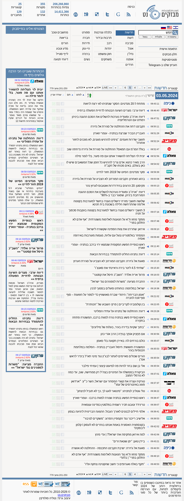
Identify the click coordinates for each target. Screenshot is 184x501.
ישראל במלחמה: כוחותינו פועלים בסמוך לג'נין (117, 288)
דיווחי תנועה (61, 59)
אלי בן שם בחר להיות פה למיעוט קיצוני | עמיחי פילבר (113, 365)
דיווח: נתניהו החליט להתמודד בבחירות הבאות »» (26, 321)
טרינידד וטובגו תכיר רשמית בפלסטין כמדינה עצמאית (113, 404)
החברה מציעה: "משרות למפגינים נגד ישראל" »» (26, 366)
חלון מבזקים (169, 54)
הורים (64, 43)
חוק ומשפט (105, 53)
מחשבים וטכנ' (59, 32)
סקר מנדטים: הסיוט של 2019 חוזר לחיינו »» (26, 183)
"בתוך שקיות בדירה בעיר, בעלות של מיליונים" (118, 327)
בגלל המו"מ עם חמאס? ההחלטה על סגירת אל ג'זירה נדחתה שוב (106, 149)
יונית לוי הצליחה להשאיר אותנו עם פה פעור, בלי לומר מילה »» (26, 92)
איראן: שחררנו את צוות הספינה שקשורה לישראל (116, 229)
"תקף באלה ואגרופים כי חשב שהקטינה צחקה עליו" (114, 464)
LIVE (105, 87)
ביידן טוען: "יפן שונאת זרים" (128, 441)
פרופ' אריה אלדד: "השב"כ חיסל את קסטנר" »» (26, 250)
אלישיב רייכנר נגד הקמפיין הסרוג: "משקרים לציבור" (114, 418)
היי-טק (86, 48)
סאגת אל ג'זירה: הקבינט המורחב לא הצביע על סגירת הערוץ (109, 261)
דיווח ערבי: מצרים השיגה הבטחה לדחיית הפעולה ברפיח (111, 110)
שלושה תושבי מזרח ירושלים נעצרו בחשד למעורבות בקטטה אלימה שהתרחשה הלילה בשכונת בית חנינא (109, 203)
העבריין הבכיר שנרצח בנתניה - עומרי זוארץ (119, 133)
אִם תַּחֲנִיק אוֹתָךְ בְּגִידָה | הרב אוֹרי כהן (123, 333)
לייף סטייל (62, 53)
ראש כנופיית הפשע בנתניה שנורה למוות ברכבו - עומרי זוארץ (109, 397)
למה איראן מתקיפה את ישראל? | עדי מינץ (120, 434)
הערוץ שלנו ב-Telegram (162, 65)
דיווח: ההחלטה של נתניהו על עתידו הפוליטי (119, 311)
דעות (130, 37)
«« (149, 87)
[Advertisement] (114, 75)
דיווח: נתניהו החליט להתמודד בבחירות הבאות (117, 254)
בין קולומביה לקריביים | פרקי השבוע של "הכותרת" (115, 304)
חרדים (129, 64)
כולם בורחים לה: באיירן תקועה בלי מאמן (121, 340)
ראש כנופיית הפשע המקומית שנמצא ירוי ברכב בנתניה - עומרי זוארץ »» (26, 225)
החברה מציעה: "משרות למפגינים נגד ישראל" (118, 281)
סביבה (129, 43)
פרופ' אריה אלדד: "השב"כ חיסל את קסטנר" (119, 274)
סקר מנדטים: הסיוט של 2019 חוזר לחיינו (120, 172)
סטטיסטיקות (169, 59)
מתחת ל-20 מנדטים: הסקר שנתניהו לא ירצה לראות (114, 103)
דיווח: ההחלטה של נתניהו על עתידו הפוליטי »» (26, 140)
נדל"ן (130, 53)
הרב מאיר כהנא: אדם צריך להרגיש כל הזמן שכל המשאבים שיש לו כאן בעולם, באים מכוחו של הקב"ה (105, 164)
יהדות (108, 48)
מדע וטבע (62, 48)
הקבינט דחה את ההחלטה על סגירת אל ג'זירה (118, 126)
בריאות (63, 37)
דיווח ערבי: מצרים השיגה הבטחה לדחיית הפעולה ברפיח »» (26, 276)
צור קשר (135, 483)
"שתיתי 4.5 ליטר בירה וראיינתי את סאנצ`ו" (119, 267)
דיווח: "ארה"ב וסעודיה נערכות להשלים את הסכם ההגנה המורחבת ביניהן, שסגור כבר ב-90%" (111, 193)
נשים (87, 59)
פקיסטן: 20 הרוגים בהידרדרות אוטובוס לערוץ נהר (115, 185)
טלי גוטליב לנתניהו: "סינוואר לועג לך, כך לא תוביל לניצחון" (110, 391)
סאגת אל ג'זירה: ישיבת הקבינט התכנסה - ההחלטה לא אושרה (108, 448)
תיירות (86, 43)
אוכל (130, 48)
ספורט (86, 32)
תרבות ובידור (104, 37)
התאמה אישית (168, 48)
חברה (86, 37)
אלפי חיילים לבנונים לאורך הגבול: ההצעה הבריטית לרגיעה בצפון (106, 411)
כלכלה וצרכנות (103, 32)
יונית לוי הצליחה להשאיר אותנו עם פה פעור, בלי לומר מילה (110, 156)
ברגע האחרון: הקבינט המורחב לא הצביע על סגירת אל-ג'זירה (109, 178)
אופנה (129, 59)
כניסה (131, 6)
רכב (109, 43)
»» (110, 87)
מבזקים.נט (64, 495)
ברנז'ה (86, 53)
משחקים (106, 59)
